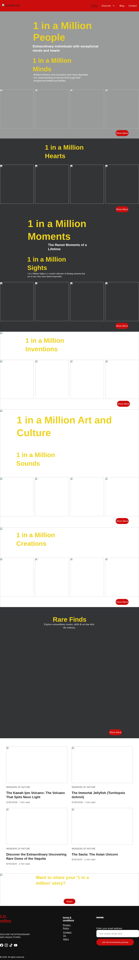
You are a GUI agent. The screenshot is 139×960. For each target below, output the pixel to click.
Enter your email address (109, 928)
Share (69, 901)
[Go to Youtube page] (15, 945)
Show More (122, 133)
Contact (133, 5)
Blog (122, 5)
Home (94, 5)
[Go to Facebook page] (1, 945)
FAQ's (66, 939)
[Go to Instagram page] (6, 945)
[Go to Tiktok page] (11, 945)
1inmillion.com (28, 888)
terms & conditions (68, 919)
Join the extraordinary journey (115, 942)
